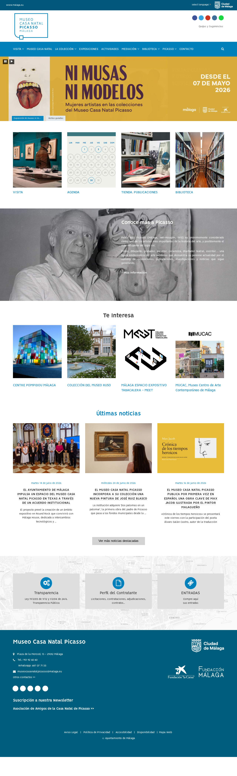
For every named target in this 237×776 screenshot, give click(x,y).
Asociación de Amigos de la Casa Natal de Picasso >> (53, 708)
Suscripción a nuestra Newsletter (43, 700)
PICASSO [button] (170, 51)
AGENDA (73, 192)
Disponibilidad (145, 732)
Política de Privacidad (97, 732)
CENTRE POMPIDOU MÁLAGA (34, 385)
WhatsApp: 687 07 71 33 (32, 665)
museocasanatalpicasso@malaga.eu (39, 671)
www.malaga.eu (15, 5)
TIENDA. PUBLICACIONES (139, 192)
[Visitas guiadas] (118, 89)
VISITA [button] (19, 51)
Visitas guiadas (55, 118)
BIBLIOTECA (184, 192)
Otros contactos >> (24, 677)
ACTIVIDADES (110, 49)
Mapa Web (165, 732)
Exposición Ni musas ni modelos (29, 118)
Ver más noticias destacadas (118, 541)
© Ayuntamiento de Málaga (118, 738)
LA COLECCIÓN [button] (66, 51)
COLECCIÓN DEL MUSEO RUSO (89, 385)
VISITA (18, 192)
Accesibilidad (124, 732)
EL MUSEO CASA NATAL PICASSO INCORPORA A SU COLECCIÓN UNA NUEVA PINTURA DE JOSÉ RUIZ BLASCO (118, 494)
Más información (135, 272)
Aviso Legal (71, 732)
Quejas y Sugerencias (211, 26)
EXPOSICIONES (88, 49)
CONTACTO (186, 49)
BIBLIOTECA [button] (151, 51)
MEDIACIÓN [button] (131, 51)
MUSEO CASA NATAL (39, 49)
